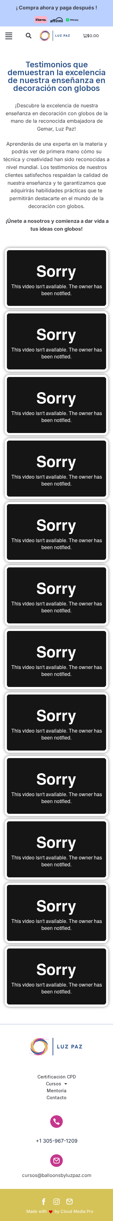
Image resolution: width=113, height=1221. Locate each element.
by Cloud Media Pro (74, 1211)
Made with (36, 1211)
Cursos (53, 1083)
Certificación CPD (56, 1076)
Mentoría (57, 1090)
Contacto (56, 1097)
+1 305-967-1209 (57, 1141)
